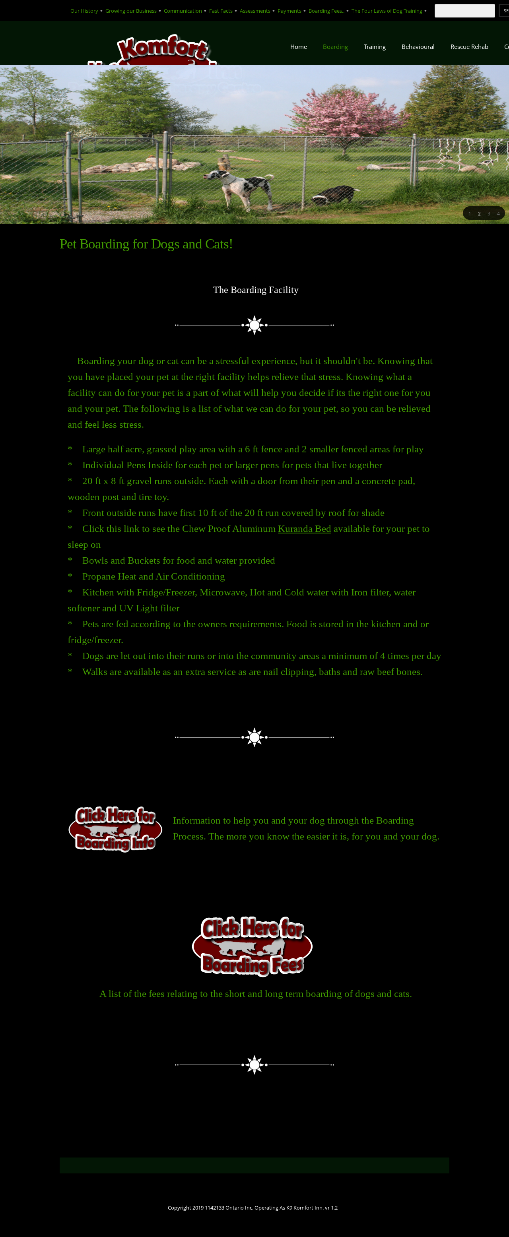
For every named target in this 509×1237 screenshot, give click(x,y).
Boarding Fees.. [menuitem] (326, 10)
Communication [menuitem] (183, 10)
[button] (469, 213)
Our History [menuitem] (84, 10)
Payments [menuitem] (289, 10)
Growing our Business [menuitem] (131, 10)
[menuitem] (298, 49)
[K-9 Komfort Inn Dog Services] (167, 43)
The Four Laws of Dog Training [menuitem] (387, 10)
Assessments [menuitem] (255, 10)
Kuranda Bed (304, 528)
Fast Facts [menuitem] (221, 10)
